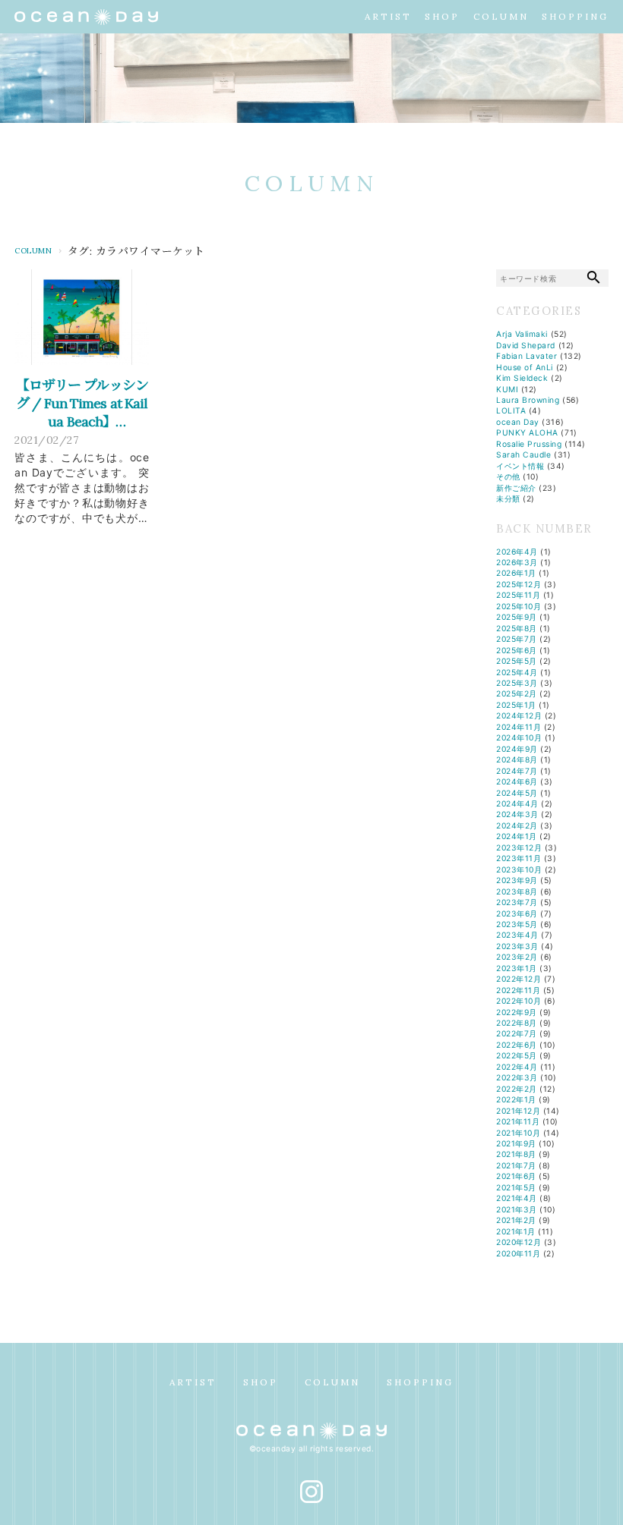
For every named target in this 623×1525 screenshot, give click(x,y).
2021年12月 (518, 1110)
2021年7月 (516, 1165)
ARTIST (388, 16)
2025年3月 (517, 682)
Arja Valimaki (522, 333)
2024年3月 (517, 814)
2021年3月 (516, 1209)
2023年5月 (517, 924)
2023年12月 (519, 847)
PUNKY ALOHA (527, 432)
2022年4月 (517, 1066)
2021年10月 (518, 1132)
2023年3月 (517, 946)
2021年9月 (516, 1143)
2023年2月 (517, 956)
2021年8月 (516, 1154)
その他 (508, 476)
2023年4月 (517, 934)
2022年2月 (516, 1088)
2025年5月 (516, 660)
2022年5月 (516, 1055)
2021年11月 (517, 1121)
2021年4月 (516, 1198)
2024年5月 (517, 792)
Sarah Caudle (523, 454)
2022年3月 (517, 1077)
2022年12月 (518, 978)
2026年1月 (516, 572)
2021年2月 (516, 1220)
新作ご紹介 (516, 487)
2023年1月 (516, 968)
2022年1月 (516, 1099)
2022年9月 (516, 1012)
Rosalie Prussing (528, 443)
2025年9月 (516, 616)
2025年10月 (518, 606)
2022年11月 (518, 990)
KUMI (507, 389)
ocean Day (517, 421)
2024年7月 (517, 770)
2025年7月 (516, 638)
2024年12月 (519, 715)
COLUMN (501, 16)
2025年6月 (516, 650)
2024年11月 (518, 726)
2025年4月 (517, 672)
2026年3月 (517, 562)
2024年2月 (517, 825)
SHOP (442, 16)
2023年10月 (519, 869)
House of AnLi (524, 367)
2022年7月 (516, 1033)
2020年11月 (518, 1253)
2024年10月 (519, 737)
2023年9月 (517, 880)
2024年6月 (517, 781)
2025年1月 (516, 704)
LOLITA (511, 410)
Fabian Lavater (526, 355)
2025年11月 (518, 594)
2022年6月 (516, 1044)
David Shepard (525, 345)
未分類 (508, 498)
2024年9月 (517, 748)
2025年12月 (518, 584)
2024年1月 (516, 836)
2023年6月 (517, 913)
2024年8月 (517, 759)
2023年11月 (518, 858)
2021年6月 (516, 1176)
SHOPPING (575, 16)
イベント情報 (520, 465)
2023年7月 (517, 902)
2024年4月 (517, 803)
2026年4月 (517, 551)
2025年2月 (516, 693)
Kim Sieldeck (522, 377)
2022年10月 (518, 1000)
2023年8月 (517, 891)
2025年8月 (516, 628)
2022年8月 (516, 1022)
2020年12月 (518, 1242)
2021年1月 (516, 1231)
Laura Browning (527, 399)
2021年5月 (516, 1187)
